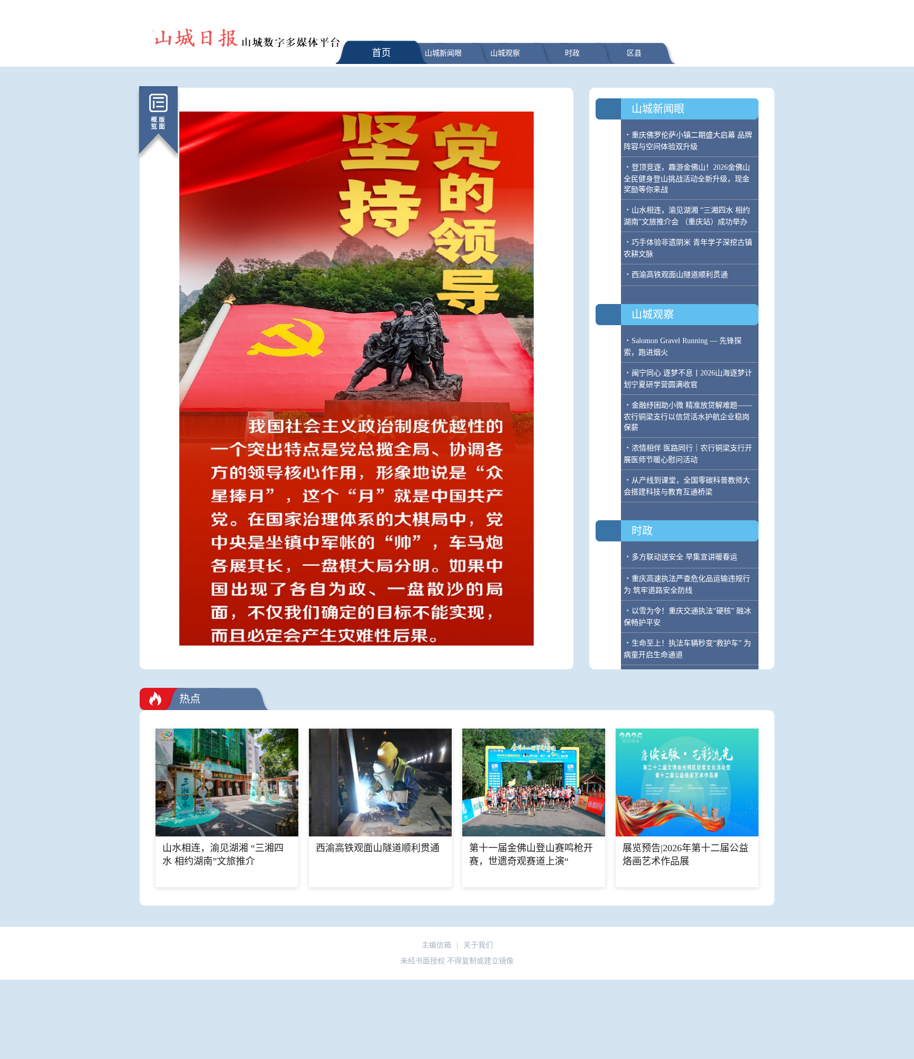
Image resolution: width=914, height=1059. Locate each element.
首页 (381, 53)
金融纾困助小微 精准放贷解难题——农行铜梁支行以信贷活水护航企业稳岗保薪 (688, 416)
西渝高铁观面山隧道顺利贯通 (680, 275)
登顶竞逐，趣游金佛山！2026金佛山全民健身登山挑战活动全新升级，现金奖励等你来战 (687, 178)
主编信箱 (436, 945)
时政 (572, 53)
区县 (634, 53)
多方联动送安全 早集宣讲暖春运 (684, 557)
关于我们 (478, 945)
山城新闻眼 (443, 53)
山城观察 (505, 53)
